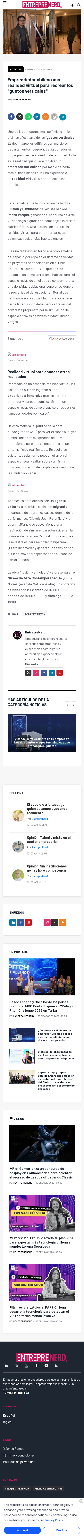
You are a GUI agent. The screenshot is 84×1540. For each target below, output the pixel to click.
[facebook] (11, 116)
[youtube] (59, 673)
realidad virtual (34, 613)
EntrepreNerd (22, 99)
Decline (61, 1530)
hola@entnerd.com (17, 1488)
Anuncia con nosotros (49, 1488)
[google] (54, 922)
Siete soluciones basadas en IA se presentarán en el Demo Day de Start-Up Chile (56, 1055)
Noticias (16, 69)
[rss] (62, 922)
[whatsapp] (28, 116)
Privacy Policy (54, 1520)
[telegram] (62, 116)
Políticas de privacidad (19, 1462)
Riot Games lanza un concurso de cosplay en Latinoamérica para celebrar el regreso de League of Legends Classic (41, 1172)
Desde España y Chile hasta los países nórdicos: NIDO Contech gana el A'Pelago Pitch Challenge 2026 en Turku (41, 1006)
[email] (45, 116)
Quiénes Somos (13, 1448)
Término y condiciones (19, 1455)
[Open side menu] (4, 3)
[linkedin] (36, 116)
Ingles (7, 1422)
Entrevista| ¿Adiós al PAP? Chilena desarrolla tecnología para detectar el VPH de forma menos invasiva (39, 1311)
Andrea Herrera (24, 1016)
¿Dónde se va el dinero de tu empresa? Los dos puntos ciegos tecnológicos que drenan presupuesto (42, 742)
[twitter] (19, 116)
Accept (22, 1530)
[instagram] (36, 673)
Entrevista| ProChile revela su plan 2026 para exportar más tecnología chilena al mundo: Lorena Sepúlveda (41, 1242)
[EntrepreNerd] (42, 4)
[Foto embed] (17, 354)
